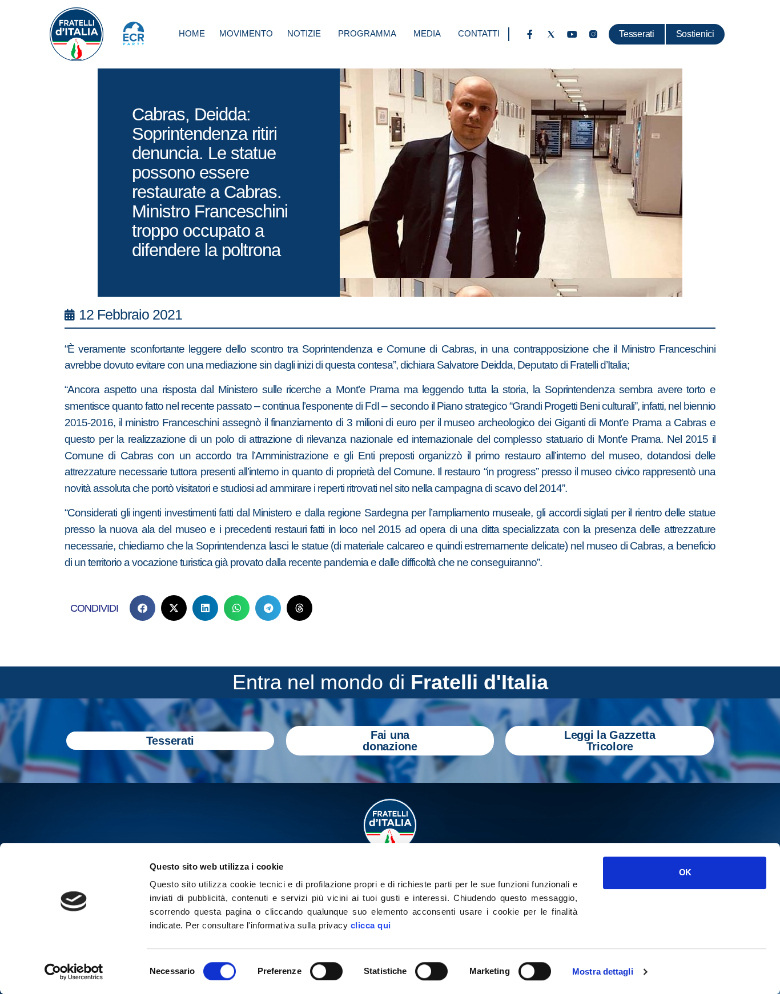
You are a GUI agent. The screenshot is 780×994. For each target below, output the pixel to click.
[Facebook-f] (530, 34)
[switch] (326, 971)
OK (685, 872)
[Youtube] (572, 34)
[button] (142, 608)
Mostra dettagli (602, 971)
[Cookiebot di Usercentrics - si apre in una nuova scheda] (74, 971)
